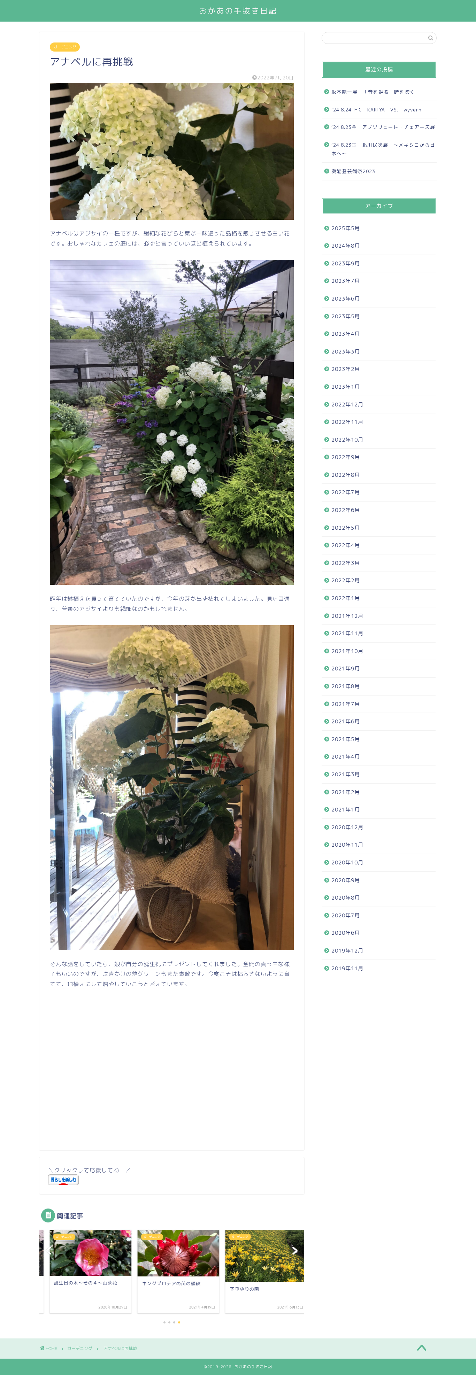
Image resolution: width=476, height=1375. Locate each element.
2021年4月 (345, 756)
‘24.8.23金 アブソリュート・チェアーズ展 (383, 127)
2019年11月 (347, 968)
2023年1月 (345, 386)
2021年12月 (347, 616)
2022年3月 (345, 563)
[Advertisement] (108, 1080)
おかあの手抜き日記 (238, 10)
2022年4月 (345, 545)
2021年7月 (345, 704)
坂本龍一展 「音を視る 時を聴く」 (375, 91)
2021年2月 (345, 792)
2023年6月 (345, 298)
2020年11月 (347, 844)
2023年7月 (345, 281)
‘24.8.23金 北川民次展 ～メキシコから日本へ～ (383, 149)
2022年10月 (347, 439)
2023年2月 (345, 369)
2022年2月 (345, 580)
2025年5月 (345, 228)
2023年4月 (345, 333)
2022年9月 (345, 457)
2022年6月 (345, 510)
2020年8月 (345, 897)
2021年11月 (347, 633)
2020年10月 (347, 862)
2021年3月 (345, 774)
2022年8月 (345, 475)
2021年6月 (345, 721)
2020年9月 (345, 880)
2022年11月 (347, 422)
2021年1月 (345, 809)
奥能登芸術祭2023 (353, 171)
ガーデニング (64, 47)
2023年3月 (345, 351)
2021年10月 (347, 651)
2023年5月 (345, 316)
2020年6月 (345, 933)
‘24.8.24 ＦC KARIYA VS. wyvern (376, 109)
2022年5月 (345, 527)
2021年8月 (345, 686)
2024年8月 (345, 245)
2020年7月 (345, 915)
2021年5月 (345, 739)
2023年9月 (345, 263)
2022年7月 (345, 492)
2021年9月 (345, 668)
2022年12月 (347, 404)
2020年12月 (347, 827)
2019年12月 (347, 950)
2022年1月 (345, 598)
